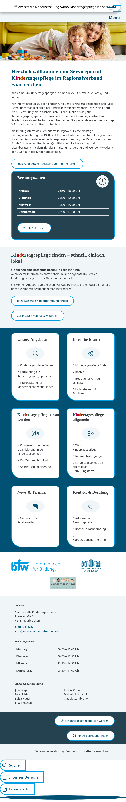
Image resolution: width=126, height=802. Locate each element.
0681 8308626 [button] (36, 228)
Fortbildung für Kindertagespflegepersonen (35, 374)
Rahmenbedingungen (89, 456)
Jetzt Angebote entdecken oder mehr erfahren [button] (47, 163)
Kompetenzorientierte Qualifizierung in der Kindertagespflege (33, 449)
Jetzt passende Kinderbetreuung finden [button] (42, 301)
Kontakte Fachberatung (90, 529)
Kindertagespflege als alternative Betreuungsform (88, 467)
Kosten (79, 372)
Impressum (73, 751)
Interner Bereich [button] (23, 777)
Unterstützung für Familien (86, 391)
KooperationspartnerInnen (90, 539)
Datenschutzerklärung (49, 751)
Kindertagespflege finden (36, 365)
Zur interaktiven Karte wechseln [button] (37, 315)
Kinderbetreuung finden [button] (93, 735)
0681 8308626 (24, 627)
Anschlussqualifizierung (35, 467)
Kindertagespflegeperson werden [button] (87, 721)
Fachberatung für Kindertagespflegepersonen (35, 385)
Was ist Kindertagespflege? (85, 447)
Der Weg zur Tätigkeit (34, 460)
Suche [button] (14, 765)
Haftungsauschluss (96, 751)
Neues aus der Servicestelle (28, 520)
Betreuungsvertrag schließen (86, 380)
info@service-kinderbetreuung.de (37, 631)
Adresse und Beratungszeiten (83, 520)
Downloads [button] (19, 789)
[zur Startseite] (60, 6)
